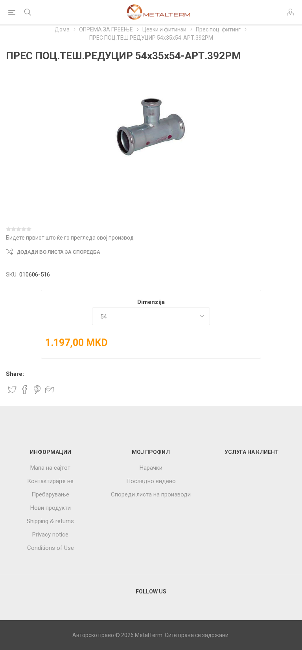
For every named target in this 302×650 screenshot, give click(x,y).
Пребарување (50, 494)
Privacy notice (50, 534)
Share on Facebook (24, 389)
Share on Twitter (12, 389)
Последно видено (151, 481)
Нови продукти (50, 507)
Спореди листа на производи (151, 494)
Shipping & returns (50, 521)
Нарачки (151, 467)
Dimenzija (151, 302)
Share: (15, 373)
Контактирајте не (50, 481)
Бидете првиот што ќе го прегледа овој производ (70, 237)
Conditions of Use (50, 547)
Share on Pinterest (37, 389)
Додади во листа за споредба (58, 252)
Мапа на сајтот (50, 467)
